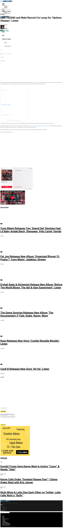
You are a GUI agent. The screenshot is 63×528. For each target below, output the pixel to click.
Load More (2, 377)
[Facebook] (1, 30)
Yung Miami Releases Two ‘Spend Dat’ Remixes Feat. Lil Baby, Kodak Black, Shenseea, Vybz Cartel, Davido (30, 230)
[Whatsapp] (3, 30)
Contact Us (4, 508)
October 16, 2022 (3, 486)
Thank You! (3, 424)
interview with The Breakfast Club (36, 125)
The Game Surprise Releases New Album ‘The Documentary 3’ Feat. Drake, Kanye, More (26, 314)
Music (3, 5)
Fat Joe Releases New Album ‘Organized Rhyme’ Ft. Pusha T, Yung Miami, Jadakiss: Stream (30, 258)
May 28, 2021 (2, 29)
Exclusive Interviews (7, 13)
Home (3, 3)
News (1, 461)
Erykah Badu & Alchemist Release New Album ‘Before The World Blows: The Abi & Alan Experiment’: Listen (31, 286)
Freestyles (5, 6)
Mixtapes (5, 7)
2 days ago (2, 235)
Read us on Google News (6, 524)
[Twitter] (7, 30)
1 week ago (2, 320)
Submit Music (4, 509)
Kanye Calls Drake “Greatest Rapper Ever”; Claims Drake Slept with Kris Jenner (28, 481)
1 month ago (2, 348)
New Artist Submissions (6, 523)
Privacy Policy (4, 507)
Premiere (5, 12)
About (3, 506)
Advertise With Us (5, 522)
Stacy (6, 28)
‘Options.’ (34, 82)
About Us (3, 520)
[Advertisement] (31, 139)
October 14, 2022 (3, 499)
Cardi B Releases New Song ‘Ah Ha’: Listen (24, 368)
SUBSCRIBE (3, 411)
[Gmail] (5, 30)
